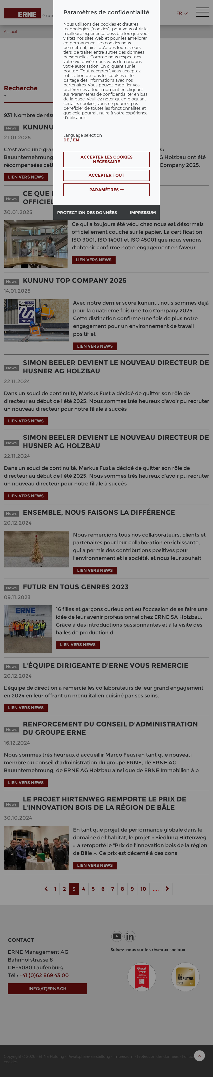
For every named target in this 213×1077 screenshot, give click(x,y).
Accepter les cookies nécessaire (106, 159)
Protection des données (87, 212)
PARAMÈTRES (104, 189)
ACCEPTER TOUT (106, 175)
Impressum (143, 212)
